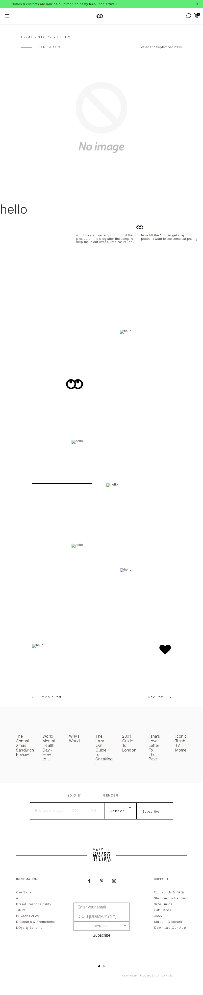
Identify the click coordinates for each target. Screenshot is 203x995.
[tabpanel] (101, 915)
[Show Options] (125, 926)
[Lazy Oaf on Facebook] (89, 881)
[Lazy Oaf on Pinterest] (101, 881)
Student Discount (168, 922)
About (21, 898)
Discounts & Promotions (35, 922)
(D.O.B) (75, 795)
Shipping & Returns (170, 898)
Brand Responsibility (33, 904)
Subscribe (101, 935)
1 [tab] (99, 966)
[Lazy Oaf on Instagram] (114, 881)
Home (27, 37)
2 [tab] (104, 966)
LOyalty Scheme (29, 928)
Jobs (158, 916)
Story (45, 37)
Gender (111, 795)
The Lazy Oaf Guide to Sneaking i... (104, 750)
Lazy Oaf (159, 976)
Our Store (24, 892)
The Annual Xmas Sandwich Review (25, 746)
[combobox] (100, 926)
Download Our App (170, 928)
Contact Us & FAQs (169, 892)
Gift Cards (162, 910)
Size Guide (163, 904)
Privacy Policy (27, 916)
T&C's (21, 910)
